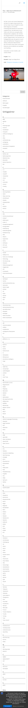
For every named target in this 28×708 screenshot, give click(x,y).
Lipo (4, 375)
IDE (3, 323)
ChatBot (5, 172)
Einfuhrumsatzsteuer (8, 216)
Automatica (5, 144)
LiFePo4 (4, 373)
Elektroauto (5, 220)
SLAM (4, 556)
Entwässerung (6, 232)
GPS (4, 299)
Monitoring (5, 405)
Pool (4, 469)
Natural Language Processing (10, 419)
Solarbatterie (6, 567)
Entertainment (6, 98)
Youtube (21, 62)
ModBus (5, 403)
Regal (4, 503)
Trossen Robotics (7, 612)
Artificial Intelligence (8, 134)
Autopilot (5, 148)
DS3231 (4, 208)
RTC (4, 532)
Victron (4, 639)
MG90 (4, 395)
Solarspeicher (6, 571)
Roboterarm (6, 518)
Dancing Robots (7, 192)
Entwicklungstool (7, 230)
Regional (5, 505)
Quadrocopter (6, 487)
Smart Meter (6, 561)
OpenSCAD (5, 441)
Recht (4, 501)
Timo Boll (5, 601)
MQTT (4, 411)
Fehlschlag (5, 259)
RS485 (4, 530)
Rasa (4, 493)
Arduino (5, 127)
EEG (4, 214)
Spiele (4, 575)
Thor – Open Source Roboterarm (12, 11)
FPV (3, 269)
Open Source (6, 443)
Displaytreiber (6, 202)
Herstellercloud (6, 309)
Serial (4, 546)
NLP (4, 425)
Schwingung (6, 542)
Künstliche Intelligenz (8, 359)
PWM (4, 478)
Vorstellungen (11, 12)
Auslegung (5, 142)
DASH (4, 194)
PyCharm (5, 480)
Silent (4, 552)
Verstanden (7, 706)
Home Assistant (6, 315)
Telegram (5, 589)
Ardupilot (5, 132)
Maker (4, 386)
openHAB (5, 437)
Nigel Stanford (6, 423)
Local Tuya (5, 377)
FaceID (4, 252)
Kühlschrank (6, 350)
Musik (4, 413)
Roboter (5, 516)
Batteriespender (7, 156)
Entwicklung (6, 228)
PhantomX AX (6, 461)
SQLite (4, 581)
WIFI (4, 647)
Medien (4, 393)
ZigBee (4, 657)
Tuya (4, 618)
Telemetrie (5, 591)
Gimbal (4, 289)
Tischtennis (5, 603)
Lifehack (5, 100)
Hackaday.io (16, 62)
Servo (4, 548)
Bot (3, 164)
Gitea (4, 293)
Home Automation (7, 317)
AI (3, 123)
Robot (4, 514)
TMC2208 (5, 607)
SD (3, 544)
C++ (4, 170)
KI (3, 353)
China (4, 178)
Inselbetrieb (6, 329)
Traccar (4, 609)
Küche (4, 348)
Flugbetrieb (5, 267)
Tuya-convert (6, 620)
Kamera (5, 344)
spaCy (4, 573)
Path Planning (6, 455)
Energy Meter (6, 226)
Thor (4, 599)
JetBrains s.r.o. (6, 339)
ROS (4, 526)
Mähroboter (6, 397)
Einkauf (4, 218)
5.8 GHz (4, 679)
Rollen (4, 524)
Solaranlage (6, 565)
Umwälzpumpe (6, 627)
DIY (3, 204)
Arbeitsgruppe (6, 125)
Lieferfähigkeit (6, 371)
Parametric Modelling (8, 453)
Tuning (4, 616)
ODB (4, 435)
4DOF (4, 674)
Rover (4, 528)
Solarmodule (6, 569)
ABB (4, 119)
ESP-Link (5, 245)
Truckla (4, 614)
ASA (4, 136)
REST (4, 509)
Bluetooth (5, 160)
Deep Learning (6, 196)
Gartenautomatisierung (8, 283)
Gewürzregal (6, 287)
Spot (4, 579)
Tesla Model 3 (6, 595)
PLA (3, 465)
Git (3, 291)
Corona (4, 184)
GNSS (4, 297)
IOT (3, 333)
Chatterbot (5, 176)
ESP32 (4, 241)
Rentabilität (6, 507)
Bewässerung (6, 158)
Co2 (4, 180)
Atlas (4, 138)
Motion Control (6, 407)
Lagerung (5, 366)
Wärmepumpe (6, 649)
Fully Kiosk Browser (7, 273)
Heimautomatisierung (8, 307)
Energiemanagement (8, 224)
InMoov (4, 327)
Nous (4, 429)
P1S (3, 449)
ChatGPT (5, 174)
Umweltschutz (6, 625)
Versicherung (6, 637)
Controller (5, 182)
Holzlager (5, 313)
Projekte (5, 105)
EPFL (4, 234)
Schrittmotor (6, 540)
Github (4, 295)
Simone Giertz (6, 554)
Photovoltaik (6, 463)
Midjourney (5, 401)
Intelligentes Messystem (9, 331)
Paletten (5, 451)
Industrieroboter (7, 325)
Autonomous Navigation (9, 146)
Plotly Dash (5, 467)
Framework (5, 271)
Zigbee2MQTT (6, 659)
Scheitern (5, 538)
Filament (5, 263)
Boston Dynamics (7, 162)
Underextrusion (7, 630)
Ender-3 (5, 222)
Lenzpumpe (6, 368)
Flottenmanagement (8, 265)
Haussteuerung (6, 305)
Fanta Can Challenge (8, 257)
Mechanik (5, 391)
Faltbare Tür (6, 254)
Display (4, 200)
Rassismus (5, 497)
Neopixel (5, 421)
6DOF (4, 685)
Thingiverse (9, 62)
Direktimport (6, 198)
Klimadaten (5, 355)
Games (4, 281)
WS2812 (5, 651)
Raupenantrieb (6, 499)
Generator (5, 285)
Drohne (4, 206)
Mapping (5, 388)
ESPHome (5, 243)
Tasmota (5, 587)
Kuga (4, 361)
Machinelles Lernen (8, 382)
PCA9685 (5, 457)
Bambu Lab (5, 154)
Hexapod (5, 311)
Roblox (4, 511)
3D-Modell (5, 668)
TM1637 (5, 605)
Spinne (4, 577)
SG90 (4, 550)
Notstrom (5, 427)
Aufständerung (6, 140)
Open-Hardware (7, 439)
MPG (4, 409)
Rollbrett (5, 522)
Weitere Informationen (18, 706)
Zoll (3, 661)
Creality (4, 186)
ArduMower (6, 129)
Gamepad (5, 279)
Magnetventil (6, 384)
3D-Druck (5, 666)
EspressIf (5, 247)
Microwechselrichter (8, 399)
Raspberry (5, 495)
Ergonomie (5, 238)
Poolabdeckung (6, 471)
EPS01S (4, 236)
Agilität (4, 121)
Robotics (5, 520)
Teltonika (5, 593)
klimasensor (6, 357)
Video (4, 641)
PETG (4, 459)
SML (4, 563)
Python (4, 482)
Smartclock (5, 558)
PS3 (3, 476)
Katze (4, 346)
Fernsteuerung (6, 261)
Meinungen (5, 103)
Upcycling (5, 632)
